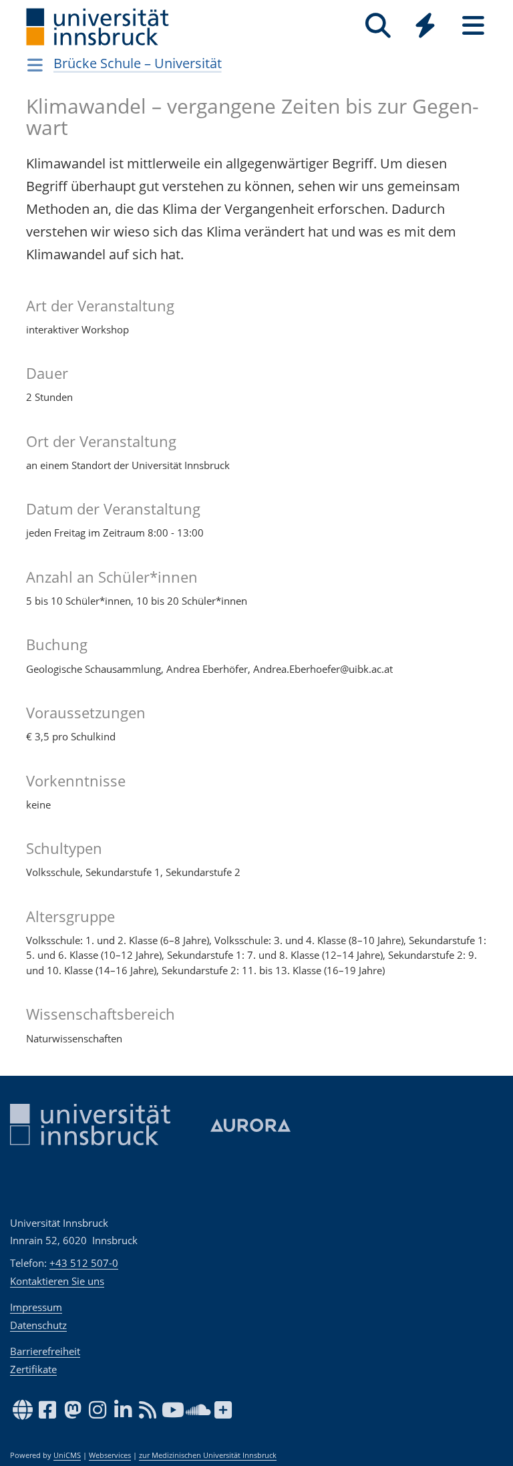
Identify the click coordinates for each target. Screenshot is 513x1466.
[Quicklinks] (425, 25)
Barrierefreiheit (45, 1351)
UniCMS (67, 1455)
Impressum (36, 1307)
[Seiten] (473, 25)
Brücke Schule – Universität (137, 63)
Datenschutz (38, 1325)
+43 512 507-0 (83, 1263)
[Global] (425, 27)
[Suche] (377, 25)
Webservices (110, 1455)
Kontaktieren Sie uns (57, 1281)
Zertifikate (33, 1369)
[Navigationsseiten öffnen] (35, 64)
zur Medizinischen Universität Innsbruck (208, 1455)
